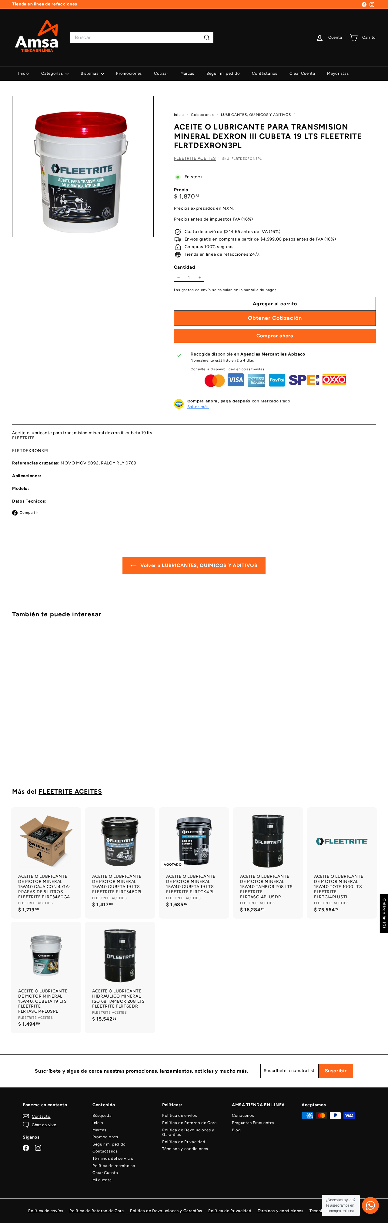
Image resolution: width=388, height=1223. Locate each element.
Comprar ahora (274, 336)
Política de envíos (179, 1115)
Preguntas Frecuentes (253, 1122)
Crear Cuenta (302, 73)
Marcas (187, 73)
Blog (236, 1130)
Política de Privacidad (183, 1141)
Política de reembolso (113, 1165)
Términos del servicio (113, 1158)
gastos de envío (196, 290)
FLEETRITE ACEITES (195, 158)
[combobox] (142, 37)
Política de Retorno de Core (189, 1122)
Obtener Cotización (40, 753)
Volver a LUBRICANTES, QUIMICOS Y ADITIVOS (198, 565)
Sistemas (90, 73)
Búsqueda (102, 1115)
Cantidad (184, 267)
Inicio (23, 73)
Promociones (129, 73)
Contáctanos (264, 73)
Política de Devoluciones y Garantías (188, 1132)
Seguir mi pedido (223, 73)
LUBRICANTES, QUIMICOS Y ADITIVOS (256, 115)
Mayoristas (338, 73)
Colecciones (203, 115)
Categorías (52, 73)
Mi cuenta (102, 1180)
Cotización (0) (384, 913)
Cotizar (161, 73)
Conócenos (243, 1115)
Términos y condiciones (185, 1148)
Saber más (198, 407)
